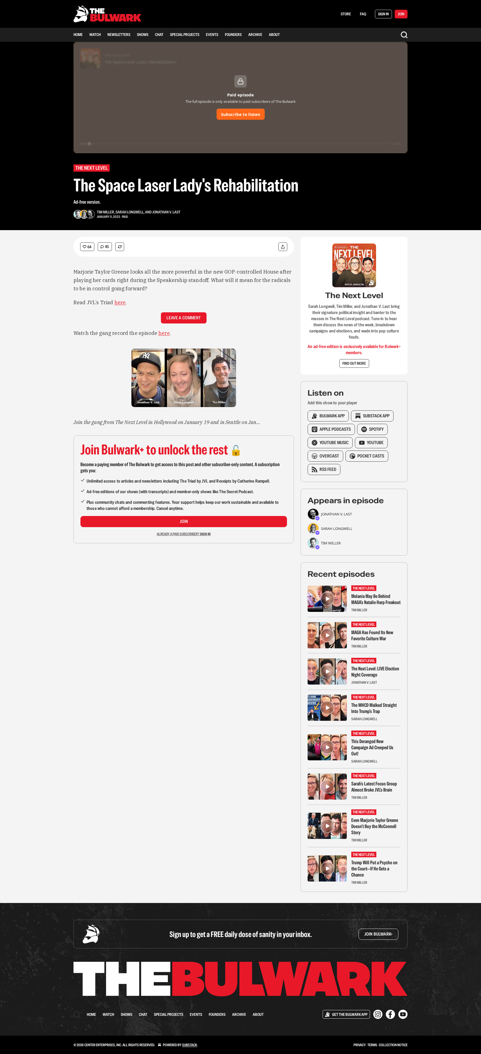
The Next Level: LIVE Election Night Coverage (375, 672)
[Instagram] (377, 1014)
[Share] (282, 246)
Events (212, 34)
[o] (327, 599)
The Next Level (91, 168)
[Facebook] (390, 1014)
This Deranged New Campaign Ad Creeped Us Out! (372, 747)
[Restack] (119, 246)
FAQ (363, 13)
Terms (372, 1045)
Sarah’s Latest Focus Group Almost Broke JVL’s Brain (374, 787)
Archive (255, 34)
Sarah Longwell (130, 212)
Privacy (360, 1045)
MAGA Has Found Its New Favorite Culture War (372, 635)
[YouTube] (403, 1014)
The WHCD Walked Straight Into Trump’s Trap (374, 708)
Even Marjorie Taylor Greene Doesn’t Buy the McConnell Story (374, 826)
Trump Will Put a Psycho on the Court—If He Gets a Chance (374, 869)
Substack (189, 1045)
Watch (95, 34)
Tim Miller (105, 212)
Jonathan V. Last (166, 212)
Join (184, 521)
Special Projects (184, 34)
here (120, 302)
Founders (233, 34)
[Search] (404, 34)
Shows (142, 34)
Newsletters (118, 34)
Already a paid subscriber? (184, 534)
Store (346, 13)
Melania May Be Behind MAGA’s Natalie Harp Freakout (376, 599)
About (274, 34)
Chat (159, 34)
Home (78, 34)
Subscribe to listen (240, 114)
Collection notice (393, 1045)
